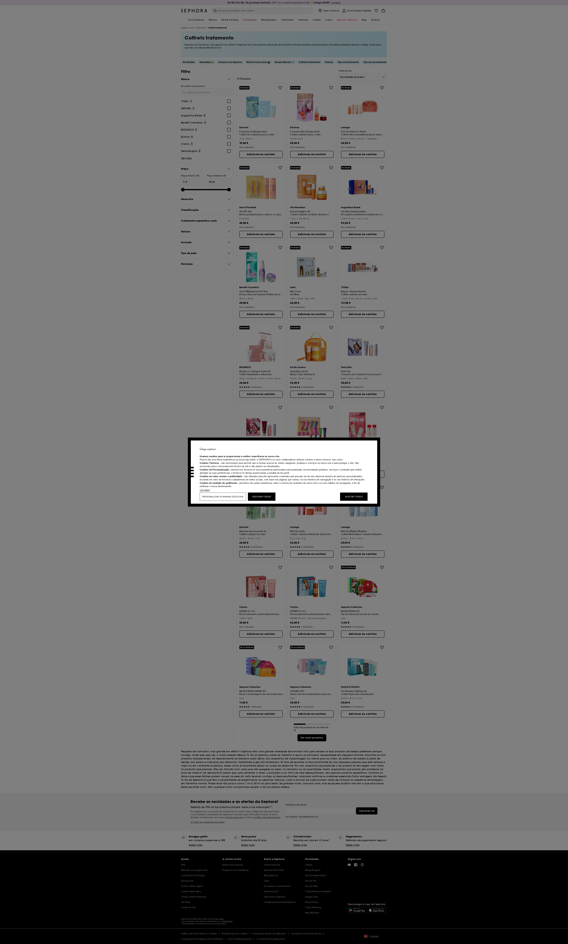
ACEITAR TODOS (354, 496)
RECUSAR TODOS (261, 496)
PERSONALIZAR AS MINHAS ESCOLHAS (222, 496)
